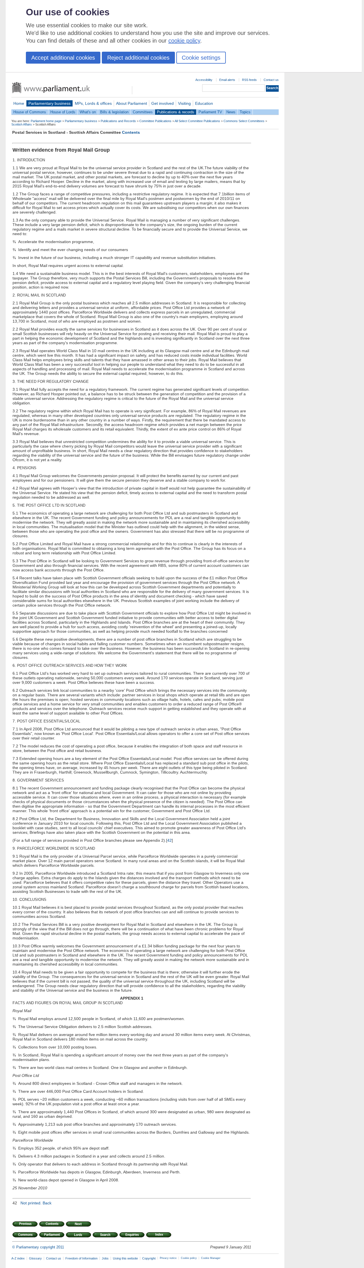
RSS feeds (249, 80)
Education (204, 103)
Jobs (105, 1258)
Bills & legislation (114, 112)
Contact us (271, 80)
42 (169, 840)
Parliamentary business (49, 103)
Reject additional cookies (138, 58)
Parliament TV (210, 112)
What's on (88, 112)
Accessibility (203, 80)
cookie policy (184, 40)
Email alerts (227, 80)
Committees (143, 112)
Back (47, 1203)
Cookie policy (189, 1258)
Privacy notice (168, 1258)
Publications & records (175, 112)
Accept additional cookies (63, 58)
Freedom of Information (81, 1258)
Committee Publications (155, 121)
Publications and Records (118, 121)
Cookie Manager (210, 1258)
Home (18, 103)
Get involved (162, 103)
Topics (245, 112)
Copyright (149, 1258)
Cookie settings (201, 58)
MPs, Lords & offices (93, 103)
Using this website (125, 1258)
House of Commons (29, 112)
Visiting (184, 103)
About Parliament (131, 103)
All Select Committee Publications (197, 121)
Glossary (35, 1258)
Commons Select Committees (244, 121)
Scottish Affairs (21, 124)
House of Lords (62, 112)
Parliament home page (46, 121)
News (230, 112)
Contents (131, 132)
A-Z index (18, 1258)
